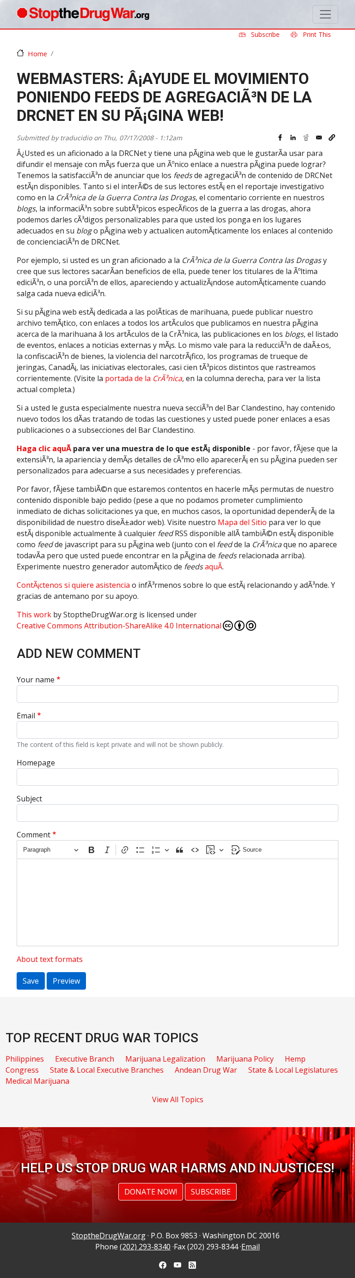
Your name (36, 680)
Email (26, 716)
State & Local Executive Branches (107, 1070)
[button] (332, 137)
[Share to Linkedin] (293, 137)
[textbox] (177, 902)
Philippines (25, 1059)
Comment (33, 835)
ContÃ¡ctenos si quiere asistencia (73, 585)
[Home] (83, 14)
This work (34, 614)
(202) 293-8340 (145, 1247)
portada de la (143, 378)
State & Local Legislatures (293, 1070)
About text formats (50, 959)
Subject (29, 799)
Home (37, 53)
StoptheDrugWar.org (109, 1235)
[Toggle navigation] (325, 14)
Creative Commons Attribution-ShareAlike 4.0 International (119, 626)
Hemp (295, 1059)
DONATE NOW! (150, 1192)
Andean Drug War (206, 1070)
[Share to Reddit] (306, 137)
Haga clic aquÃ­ (44, 448)
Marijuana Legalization (165, 1059)
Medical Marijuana (37, 1081)
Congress (22, 1070)
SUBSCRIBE (211, 1192)
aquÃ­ (213, 566)
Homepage (36, 763)
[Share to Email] (319, 137)
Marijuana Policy (245, 1059)
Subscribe (264, 34)
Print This (316, 34)
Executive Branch (84, 1059)
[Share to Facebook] (280, 137)
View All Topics (177, 1099)
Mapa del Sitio (242, 522)
